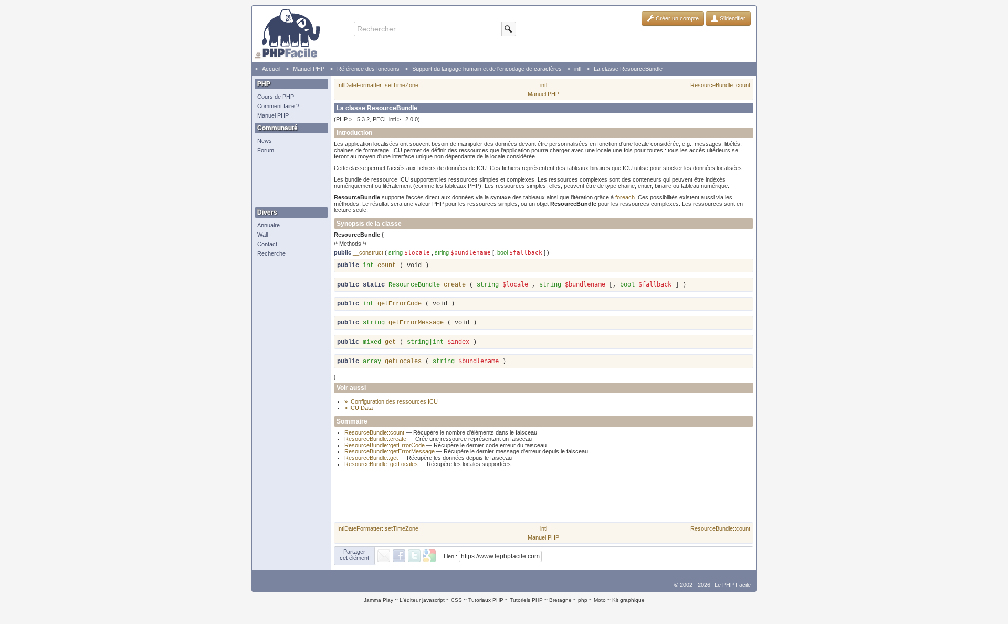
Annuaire (268, 225)
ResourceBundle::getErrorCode (384, 445)
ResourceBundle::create (375, 439)
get (390, 342)
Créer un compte (676, 18)
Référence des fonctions (368, 69)
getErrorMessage (416, 322)
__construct (368, 252)
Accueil (271, 69)
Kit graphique (628, 600)
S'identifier (732, 18)
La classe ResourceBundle (628, 69)
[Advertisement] (288, 181)
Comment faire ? (278, 106)
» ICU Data (358, 408)
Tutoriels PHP (526, 600)
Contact (267, 244)
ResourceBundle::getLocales (381, 464)
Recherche (271, 253)
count (386, 265)
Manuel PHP (308, 69)
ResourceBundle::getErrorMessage (389, 451)
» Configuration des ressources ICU (391, 401)
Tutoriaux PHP (485, 600)
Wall (262, 234)
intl (577, 69)
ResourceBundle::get (371, 457)
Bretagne (560, 600)
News (264, 141)
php (582, 600)
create (455, 285)
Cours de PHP (275, 96)
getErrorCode (399, 304)
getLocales (403, 361)
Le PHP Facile (733, 584)
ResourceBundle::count (720, 85)
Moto (600, 600)
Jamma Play (378, 600)
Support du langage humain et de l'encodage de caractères (487, 69)
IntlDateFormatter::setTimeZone (377, 85)
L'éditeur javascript (422, 600)
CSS (456, 600)
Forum (265, 150)
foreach (625, 197)
